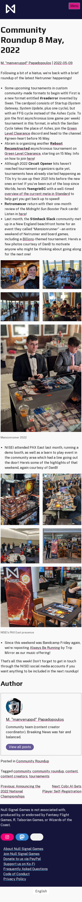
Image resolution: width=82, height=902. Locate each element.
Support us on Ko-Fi (19, 864)
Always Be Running (45, 648)
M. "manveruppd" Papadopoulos (26, 63)
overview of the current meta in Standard (37, 194)
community (22, 771)
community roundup (48, 771)
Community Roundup (32, 761)
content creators (14, 776)
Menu (74, 6)
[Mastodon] (22, 837)
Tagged (7, 771)
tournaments (39, 776)
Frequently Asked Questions (25, 869)
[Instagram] (7, 837)
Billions (28, 239)
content (71, 771)
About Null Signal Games (23, 849)
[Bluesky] (36, 837)
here (30, 159)
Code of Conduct (16, 874)
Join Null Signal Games (21, 854)
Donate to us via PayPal (22, 859)
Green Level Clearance (23, 154)
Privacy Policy (14, 879)
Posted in (8, 761)
